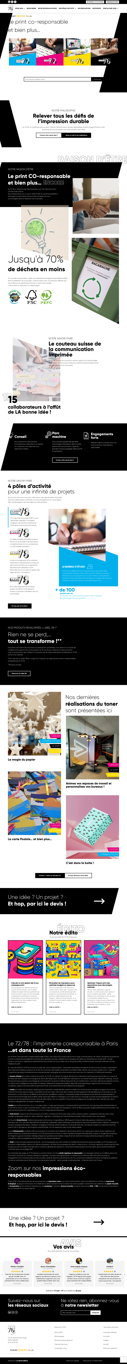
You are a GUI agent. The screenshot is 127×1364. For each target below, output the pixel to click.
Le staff (105, 1340)
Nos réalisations (84, 8)
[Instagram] (12, 2)
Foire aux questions (110, 1344)
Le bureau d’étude (109, 1328)
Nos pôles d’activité (66, 8)
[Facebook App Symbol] (15, 2)
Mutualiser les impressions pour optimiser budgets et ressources (62, 979)
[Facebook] (16, 1307)
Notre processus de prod (47, 8)
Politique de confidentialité (92, 1356)
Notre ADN (19, 8)
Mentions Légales (72, 1356)
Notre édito (96, 8)
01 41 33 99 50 (13, 1338)
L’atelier (106, 1336)
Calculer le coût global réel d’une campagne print (24, 979)
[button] (20, 16)
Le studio (106, 1332)
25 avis (78, 1286)
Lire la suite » (17, 1002)
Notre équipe (31, 8)
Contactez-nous (61, 1344)
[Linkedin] (9, 2)
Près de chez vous (109, 8)
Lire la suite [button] (17, 1279)
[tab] (33, 517)
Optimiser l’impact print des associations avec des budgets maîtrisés (99, 980)
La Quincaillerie (22, 1356)
